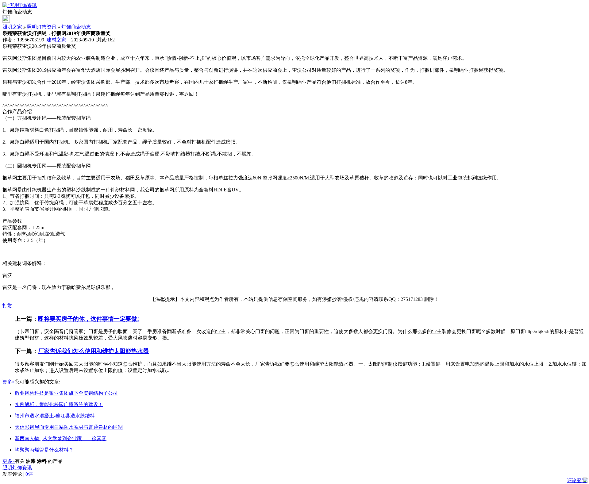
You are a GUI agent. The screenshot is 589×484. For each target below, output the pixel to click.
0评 (29, 474)
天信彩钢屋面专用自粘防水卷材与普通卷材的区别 (69, 427)
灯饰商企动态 (76, 26)
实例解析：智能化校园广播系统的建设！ (59, 404)
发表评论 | (17, 474)
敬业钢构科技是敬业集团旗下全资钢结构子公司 (66, 393)
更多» (8, 381)
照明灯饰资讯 (41, 26)
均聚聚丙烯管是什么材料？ (44, 449)
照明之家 (12, 26)
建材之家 (56, 39)
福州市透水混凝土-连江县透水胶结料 (55, 415)
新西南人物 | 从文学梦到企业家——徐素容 (60, 438)
